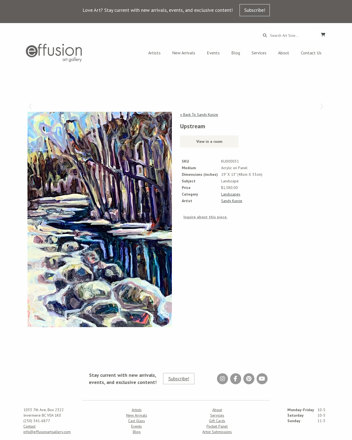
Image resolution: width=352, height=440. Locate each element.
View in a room (209, 141)
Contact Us (311, 52)
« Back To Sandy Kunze (199, 114)
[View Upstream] (100, 219)
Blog (235, 52)
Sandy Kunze (231, 200)
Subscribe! (254, 10)
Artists (154, 52)
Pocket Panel (217, 426)
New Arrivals (183, 52)
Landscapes (230, 194)
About (283, 52)
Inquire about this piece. (205, 217)
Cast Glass (136, 420)
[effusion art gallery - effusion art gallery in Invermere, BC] (53, 52)
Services (259, 52)
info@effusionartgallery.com (47, 431)
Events (213, 52)
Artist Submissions (217, 431)
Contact (29, 426)
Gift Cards (217, 420)
